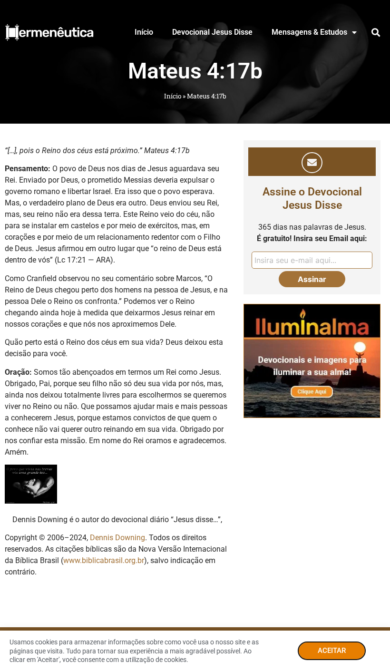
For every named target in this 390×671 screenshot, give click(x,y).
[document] (195, 335)
